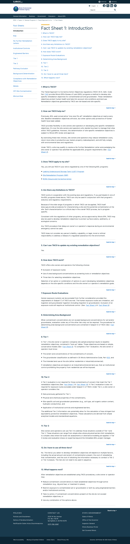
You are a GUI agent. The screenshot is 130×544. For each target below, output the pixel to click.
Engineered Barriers (21, 53)
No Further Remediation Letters (22, 42)
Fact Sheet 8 (104, 305)
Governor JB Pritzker (96, 539)
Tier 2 (15, 63)
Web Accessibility (18, 539)
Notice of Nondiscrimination (23, 520)
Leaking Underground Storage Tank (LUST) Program (63, 171)
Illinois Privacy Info (63, 539)
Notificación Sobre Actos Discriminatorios (28, 523)
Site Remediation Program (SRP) (55, 175)
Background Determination (23, 73)
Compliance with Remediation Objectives (25, 80)
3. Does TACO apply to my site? (53, 40)
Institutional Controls (21, 48)
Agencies (103, 1)
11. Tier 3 (44, 70)
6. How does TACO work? (51, 52)
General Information (20, 16)
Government (42, 16)
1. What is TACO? (47, 33)
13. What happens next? (50, 78)
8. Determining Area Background (54, 59)
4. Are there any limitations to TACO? (55, 44)
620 (108, 358)
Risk (15, 36)
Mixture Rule (18, 96)
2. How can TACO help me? (51, 37)
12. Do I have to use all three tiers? (54, 74)
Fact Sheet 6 (67, 347)
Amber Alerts (50, 539)
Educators (51, 16)
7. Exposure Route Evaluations (53, 55)
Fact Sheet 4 (91, 305)
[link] (104, 6)
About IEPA (61, 16)
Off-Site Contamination (22, 91)
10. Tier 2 (44, 67)
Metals (15, 86)
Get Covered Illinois (89, 530)
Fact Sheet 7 (69, 384)
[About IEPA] (66, 16)
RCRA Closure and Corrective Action (57, 179)
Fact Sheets (18, 26)
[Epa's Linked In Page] (111, 6)
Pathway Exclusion (20, 68)
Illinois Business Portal (90, 527)
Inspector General (88, 523)
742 (46, 94)
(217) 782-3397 (53, 524)
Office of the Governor (90, 520)
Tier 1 (15, 58)
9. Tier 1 (44, 63)
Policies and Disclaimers (21, 516)
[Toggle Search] (115, 10)
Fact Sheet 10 (82, 384)
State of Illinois (87, 516)
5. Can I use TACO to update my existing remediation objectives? (66, 48)
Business (32, 16)
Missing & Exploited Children (35, 539)
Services (114, 1)
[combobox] (95, 6)
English (94, 6)
